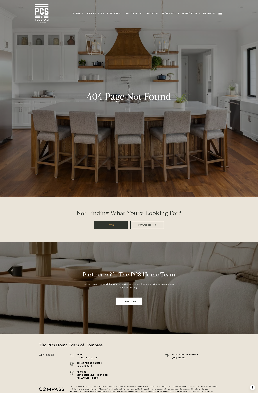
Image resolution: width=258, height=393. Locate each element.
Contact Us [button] (129, 301)
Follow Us (209, 13)
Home (111, 225)
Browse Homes (147, 225)
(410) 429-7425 (84, 366)
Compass (141, 386)
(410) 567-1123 (179, 358)
